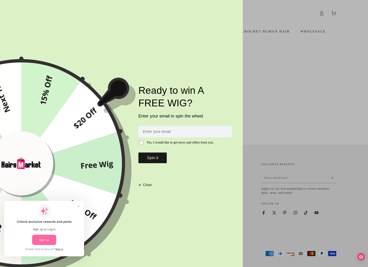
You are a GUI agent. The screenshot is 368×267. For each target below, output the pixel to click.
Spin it (152, 158)
